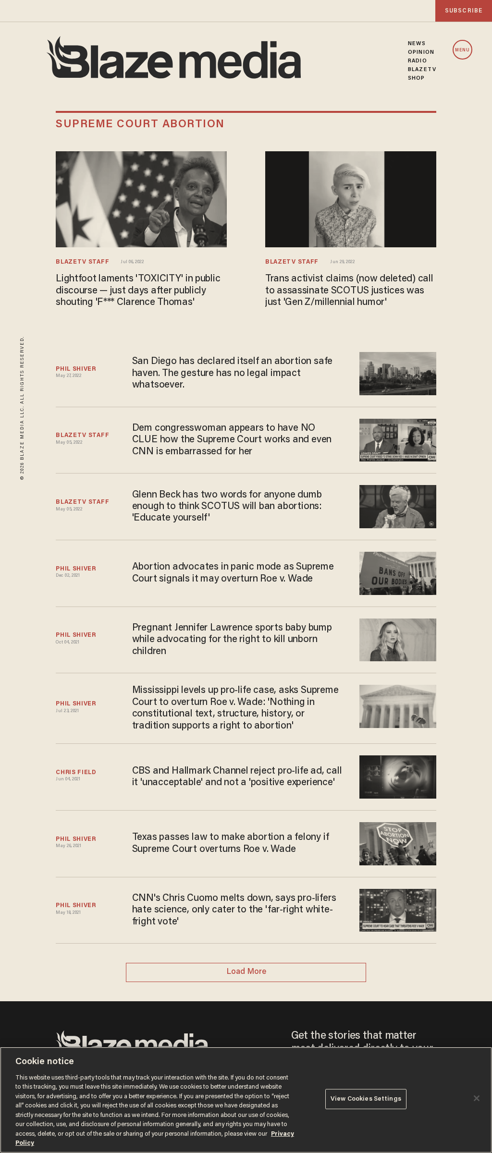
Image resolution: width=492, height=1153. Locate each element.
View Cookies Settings (366, 1099)
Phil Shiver (76, 369)
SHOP (416, 78)
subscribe (463, 11)
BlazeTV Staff (82, 262)
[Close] (476, 1098)
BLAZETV (422, 70)
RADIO (417, 61)
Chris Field (76, 773)
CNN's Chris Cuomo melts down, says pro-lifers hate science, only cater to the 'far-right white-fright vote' (234, 910)
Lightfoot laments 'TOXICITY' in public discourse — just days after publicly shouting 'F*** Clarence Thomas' (138, 290)
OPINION (421, 52)
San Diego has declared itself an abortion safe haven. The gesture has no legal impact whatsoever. (232, 373)
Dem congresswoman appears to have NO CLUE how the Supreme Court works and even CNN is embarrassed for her (232, 440)
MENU (462, 50)
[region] (246, 1100)
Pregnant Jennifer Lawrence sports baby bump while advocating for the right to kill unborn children (232, 639)
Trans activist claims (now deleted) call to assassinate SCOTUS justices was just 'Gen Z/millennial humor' (349, 290)
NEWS (417, 44)
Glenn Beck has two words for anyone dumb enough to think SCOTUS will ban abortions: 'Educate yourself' (227, 506)
